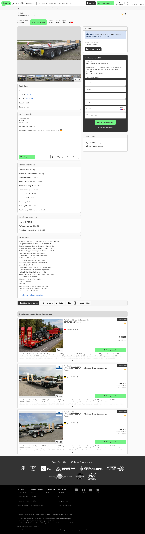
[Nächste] (79, 54)
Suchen (91, 3)
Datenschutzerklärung (105, 128)
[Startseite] (18, 8)
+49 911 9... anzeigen (95, 143)
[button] (142, 3)
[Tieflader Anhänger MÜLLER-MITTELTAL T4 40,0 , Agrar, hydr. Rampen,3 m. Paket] (41, 427)
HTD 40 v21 (29, 99)
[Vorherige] (19, 54)
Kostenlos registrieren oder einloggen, (108, 34)
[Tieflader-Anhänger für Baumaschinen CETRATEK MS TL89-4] (41, 335)
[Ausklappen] (72, 360)
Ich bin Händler (94, 115)
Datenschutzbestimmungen (58, 530)
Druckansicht (48, 303)
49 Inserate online (91, 44)
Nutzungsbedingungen (75, 530)
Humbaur (30, 95)
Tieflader (33, 91)
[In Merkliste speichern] (122, 14)
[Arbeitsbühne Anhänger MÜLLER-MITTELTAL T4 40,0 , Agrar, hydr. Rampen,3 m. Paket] (41, 381)
